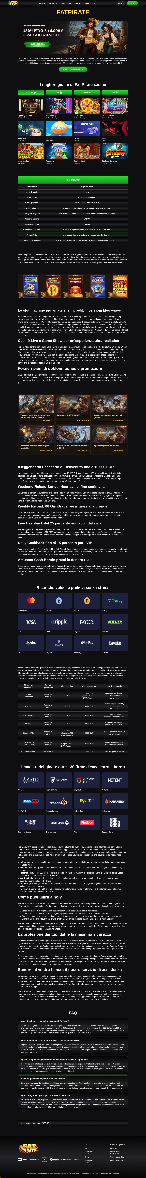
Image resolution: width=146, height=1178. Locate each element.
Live (57, 92)
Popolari (29, 92)
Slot (113, 92)
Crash (85, 92)
